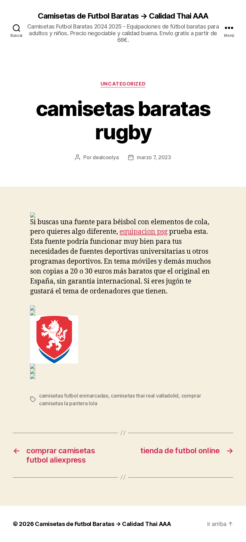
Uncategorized (123, 84)
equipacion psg (143, 231)
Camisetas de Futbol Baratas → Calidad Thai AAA (123, 16)
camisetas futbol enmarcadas (73, 395)
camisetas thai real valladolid (144, 395)
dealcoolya (106, 157)
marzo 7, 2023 (154, 157)
